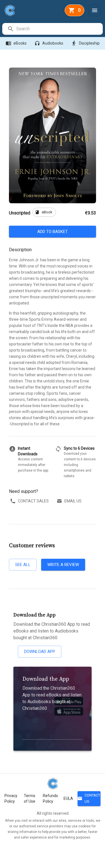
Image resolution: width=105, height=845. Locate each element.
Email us (72, 501)
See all (23, 564)
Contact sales (33, 501)
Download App (39, 651)
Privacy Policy (10, 798)
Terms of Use (29, 798)
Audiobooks (48, 43)
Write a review (63, 564)
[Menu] (95, 10)
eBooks (16, 43)
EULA (68, 798)
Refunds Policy (50, 798)
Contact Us (89, 798)
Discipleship (85, 43)
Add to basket (52, 231)
